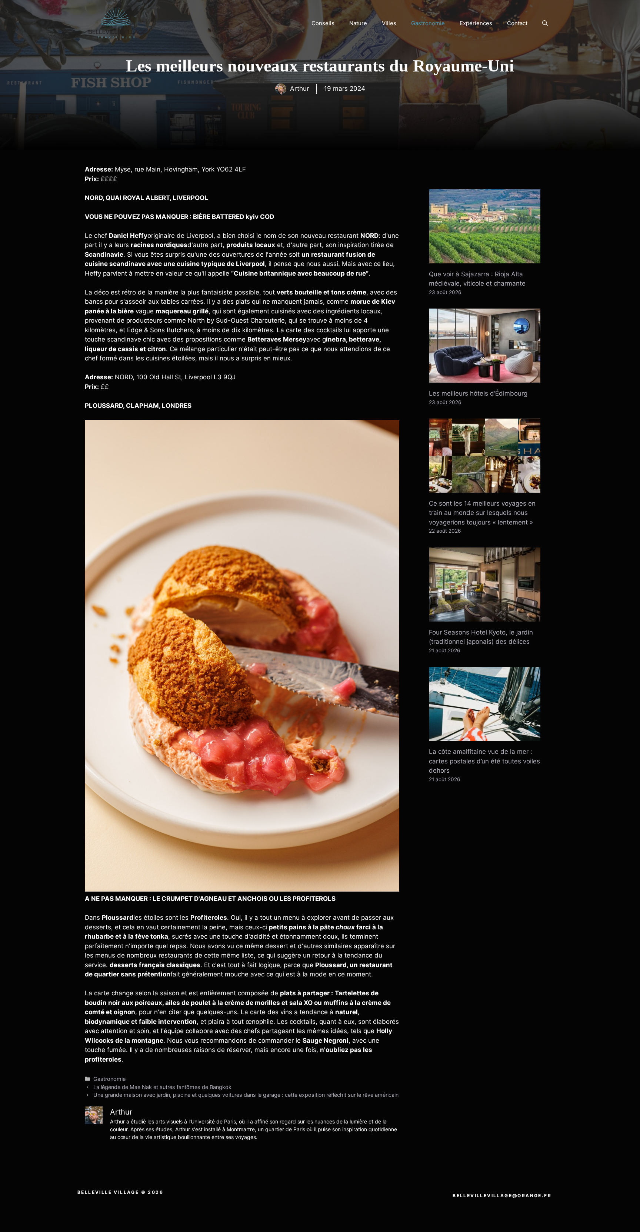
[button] (545, 23)
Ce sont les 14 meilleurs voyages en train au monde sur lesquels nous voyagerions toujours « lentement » (482, 513)
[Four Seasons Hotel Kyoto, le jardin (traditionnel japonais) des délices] (484, 616)
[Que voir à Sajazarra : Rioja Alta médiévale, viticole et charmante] (484, 258)
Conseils (322, 23)
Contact (517, 23)
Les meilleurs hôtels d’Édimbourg (478, 393)
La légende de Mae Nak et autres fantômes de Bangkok (162, 1087)
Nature (358, 23)
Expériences (476, 23)
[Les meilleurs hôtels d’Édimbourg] (484, 378)
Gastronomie (428, 23)
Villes (389, 23)
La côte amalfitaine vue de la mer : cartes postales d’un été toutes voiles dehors (484, 761)
